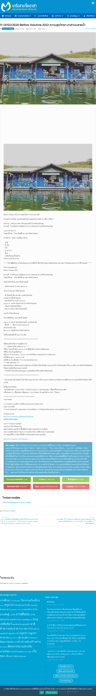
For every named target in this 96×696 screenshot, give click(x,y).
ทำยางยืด (23, 628)
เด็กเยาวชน (11, 656)
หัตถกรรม (14, 646)
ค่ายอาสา (5, 609)
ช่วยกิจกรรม (15, 619)
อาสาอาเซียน (28, 652)
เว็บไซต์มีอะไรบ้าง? (65, 666)
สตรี (15, 642)
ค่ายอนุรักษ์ (33, 605)
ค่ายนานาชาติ (22, 604)
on (15, 29)
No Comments (92, 29)
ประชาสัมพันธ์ (43, 15)
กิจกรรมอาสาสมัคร (8, 511)
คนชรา (2, 605)
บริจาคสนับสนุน (65, 680)
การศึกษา (5, 600)
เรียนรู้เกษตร (22, 656)
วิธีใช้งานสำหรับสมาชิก (65, 671)
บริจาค (36, 629)
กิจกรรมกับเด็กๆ (30, 600)
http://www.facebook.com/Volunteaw (16, 439)
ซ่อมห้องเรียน (17, 624)
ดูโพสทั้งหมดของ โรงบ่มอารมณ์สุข (18, 502)
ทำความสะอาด (9, 628)
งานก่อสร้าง (27, 609)
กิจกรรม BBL (15, 601)
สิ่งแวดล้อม (3, 647)
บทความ (58, 15)
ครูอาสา (9, 605)
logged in (12, 583)
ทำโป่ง (30, 628)
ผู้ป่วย (21, 637)
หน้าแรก (8, 15)
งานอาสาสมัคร (23, 15)
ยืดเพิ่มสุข (50, 602)
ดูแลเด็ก (26, 624)
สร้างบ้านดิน (23, 641)
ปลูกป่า (23, 633)
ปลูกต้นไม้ (4, 633)
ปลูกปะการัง (13, 633)
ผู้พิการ (28, 637)
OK (42, 692)
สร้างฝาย (35, 641)
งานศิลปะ (23, 614)
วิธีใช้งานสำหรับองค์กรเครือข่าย (66, 676)
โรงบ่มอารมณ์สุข (8, 29)
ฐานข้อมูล (74, 15)
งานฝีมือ (12, 615)
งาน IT (19, 609)
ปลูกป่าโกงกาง (13, 638)
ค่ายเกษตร (13, 609)
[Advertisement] (48, 125)
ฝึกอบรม (34, 638)
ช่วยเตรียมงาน (26, 619)
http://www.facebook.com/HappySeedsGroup (18, 416)
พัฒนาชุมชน (7, 641)
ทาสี (32, 624)
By (1, 29)
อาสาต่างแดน (16, 651)
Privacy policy (51, 692)
